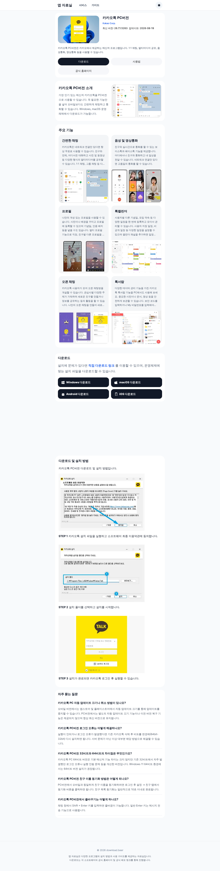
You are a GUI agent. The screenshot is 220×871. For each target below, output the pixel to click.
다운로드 (83, 61)
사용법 (136, 61)
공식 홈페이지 (83, 70)
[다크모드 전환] (159, 5)
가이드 (95, 5)
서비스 (83, 5)
